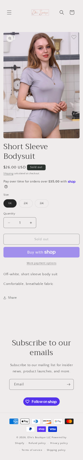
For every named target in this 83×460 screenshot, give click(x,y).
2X (28, 204)
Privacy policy (59, 443)
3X (44, 204)
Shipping (8, 173)
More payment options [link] (41, 263)
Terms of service (32, 450)
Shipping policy (56, 450)
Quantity (9, 213)
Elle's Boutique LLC (39, 437)
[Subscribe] (68, 384)
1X (12, 204)
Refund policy (37, 443)
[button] (9, 12)
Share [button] (12, 298)
